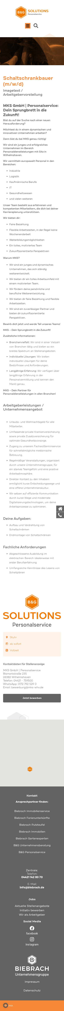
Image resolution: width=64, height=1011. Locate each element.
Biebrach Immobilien (32, 831)
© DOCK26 (8, 1005)
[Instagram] (32, 939)
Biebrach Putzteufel (32, 824)
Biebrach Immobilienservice (32, 811)
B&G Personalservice (32, 852)
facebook (32, 933)
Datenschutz (32, 990)
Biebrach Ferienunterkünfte (32, 818)
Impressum (32, 981)
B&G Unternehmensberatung (32, 845)
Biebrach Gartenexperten (32, 838)
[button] (27, 25)
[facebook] (32, 928)
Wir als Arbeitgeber (32, 914)
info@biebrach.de (32, 887)
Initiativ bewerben (32, 910)
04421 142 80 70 (32, 877)
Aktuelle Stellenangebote (32, 906)
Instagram (32, 944)
